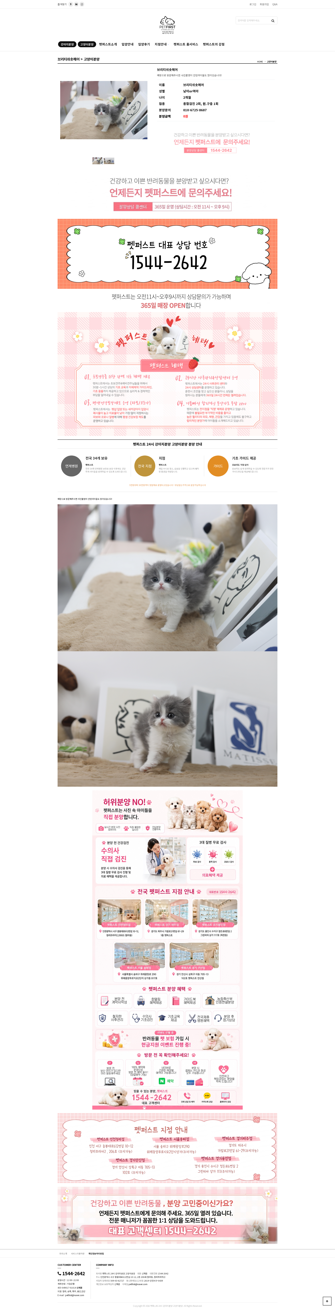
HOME (260, 61)
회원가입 (264, 4)
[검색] (273, 20)
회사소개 (63, 1253)
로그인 (253, 4)
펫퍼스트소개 (108, 44)
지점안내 (161, 44)
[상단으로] (327, 1301)
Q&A (274, 4)
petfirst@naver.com (74, 1295)
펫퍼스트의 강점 (214, 44)
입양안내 (127, 44)
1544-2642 (73, 1273)
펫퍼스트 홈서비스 (186, 44)
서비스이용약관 (77, 1253)
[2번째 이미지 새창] (109, 160)
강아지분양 (67, 44)
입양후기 (144, 44)
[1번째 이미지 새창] (97, 160)
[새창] (76, 4)
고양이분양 (87, 44)
